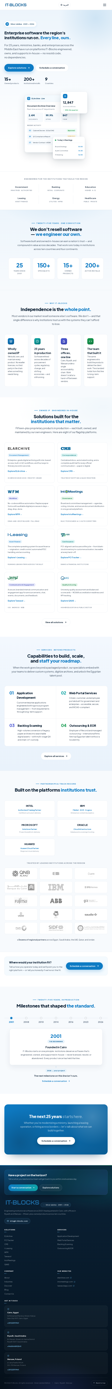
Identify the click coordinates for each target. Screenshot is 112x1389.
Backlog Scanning (65, 1244)
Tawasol (7, 1256)
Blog (6, 1290)
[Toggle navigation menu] (105, 5)
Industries (8, 1282)
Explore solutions (17, 67)
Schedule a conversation (52, 67)
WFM (6, 1252)
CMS (6, 1244)
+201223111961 (13, 1323)
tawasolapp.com (64, 1286)
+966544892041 (14, 1346)
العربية (66, 5)
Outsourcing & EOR (65, 1248)
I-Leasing (8, 1248)
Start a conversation (21, 1187)
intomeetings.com (65, 1282)
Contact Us (9, 1294)
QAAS (6, 1264)
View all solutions (54, 622)
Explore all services (54, 756)
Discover (8, 1286)
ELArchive (8, 1236)
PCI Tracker (9, 1240)
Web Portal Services (65, 1240)
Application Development (68, 1236)
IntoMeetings (9, 1260)
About (7, 1278)
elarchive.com (63, 1278)
